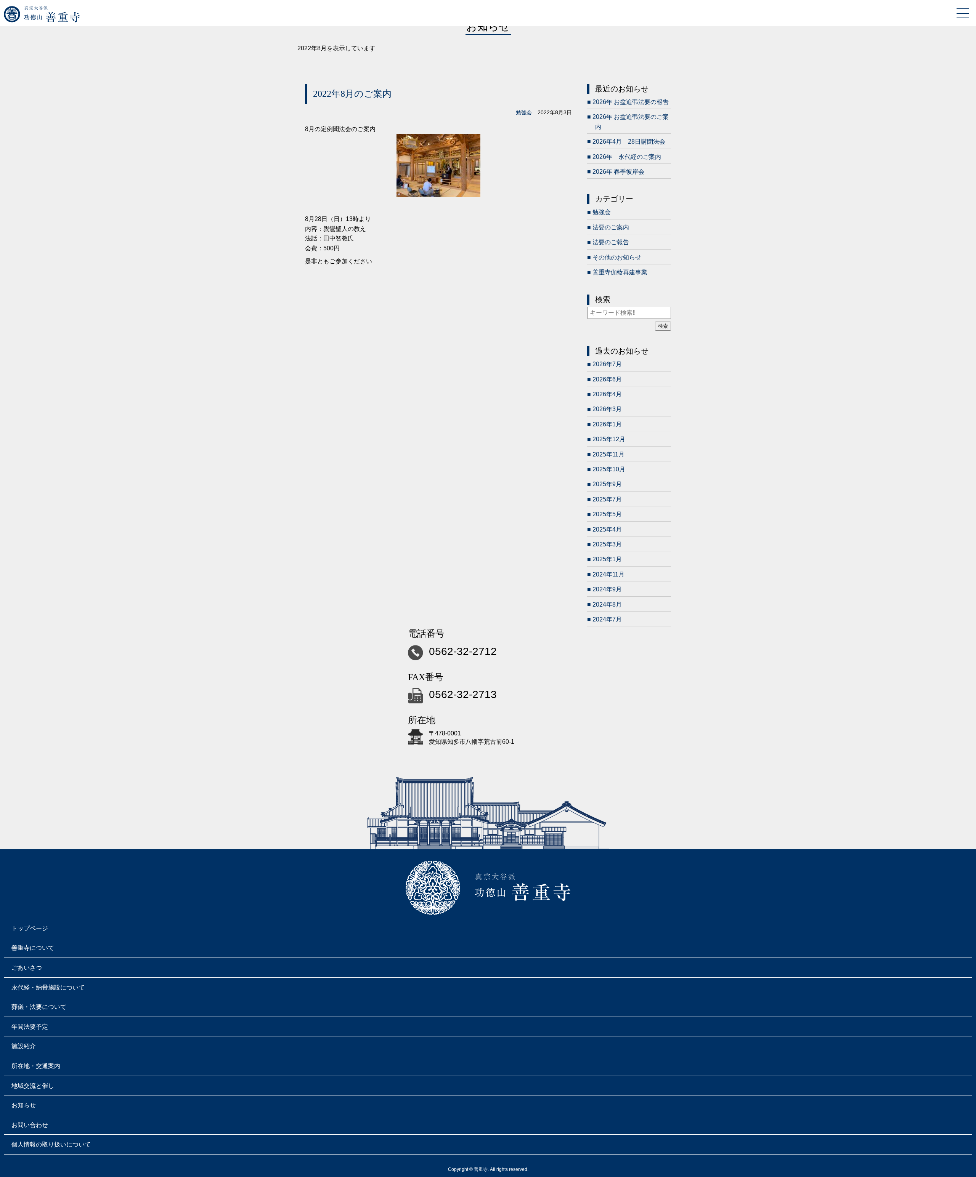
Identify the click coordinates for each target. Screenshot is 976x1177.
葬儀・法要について (38, 1007)
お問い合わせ (29, 1125)
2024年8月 (607, 604)
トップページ (29, 928)
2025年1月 (607, 559)
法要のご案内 (610, 227)
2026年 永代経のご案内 (626, 157)
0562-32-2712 (463, 651)
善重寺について (32, 948)
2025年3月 (607, 544)
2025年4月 (607, 529)
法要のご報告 (610, 242)
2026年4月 (607, 394)
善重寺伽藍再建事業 (619, 272)
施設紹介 (23, 1046)
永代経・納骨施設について (48, 987)
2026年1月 (607, 424)
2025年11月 (608, 454)
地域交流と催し (32, 1086)
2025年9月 (607, 484)
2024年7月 (607, 619)
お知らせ (23, 1105)
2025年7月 (607, 499)
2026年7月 (607, 364)
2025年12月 (608, 439)
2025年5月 (607, 514)
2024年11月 (608, 574)
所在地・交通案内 (35, 1066)
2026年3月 (607, 409)
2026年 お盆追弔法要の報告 (630, 102)
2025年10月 (608, 469)
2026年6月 (607, 379)
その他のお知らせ (616, 257)
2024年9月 (607, 589)
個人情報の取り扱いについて (51, 1144)
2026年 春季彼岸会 (618, 171)
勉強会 (524, 112)
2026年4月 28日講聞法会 (628, 141)
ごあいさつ (26, 967)
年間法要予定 (29, 1026)
